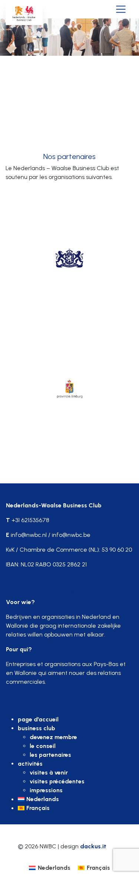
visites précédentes (57, 781)
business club (36, 728)
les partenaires (50, 754)
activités (30, 763)
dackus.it (93, 846)
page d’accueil (38, 719)
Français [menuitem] (98, 867)
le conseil (43, 745)
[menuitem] (75, 799)
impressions (46, 790)
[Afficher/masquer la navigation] (121, 8)
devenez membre (53, 737)
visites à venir (49, 772)
